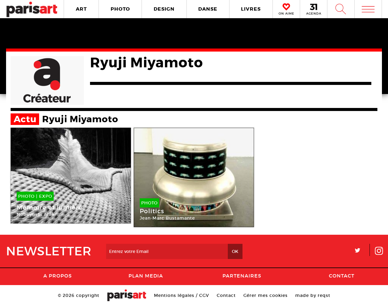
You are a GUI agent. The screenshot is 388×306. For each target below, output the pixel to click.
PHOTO (120, 9)
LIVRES (251, 9)
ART (81, 9)
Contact (341, 276)
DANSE (207, 9)
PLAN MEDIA (146, 276)
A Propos (57, 276)
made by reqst (312, 295)
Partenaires (241, 276)
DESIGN (164, 9)
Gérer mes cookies (265, 295)
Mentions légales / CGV (181, 295)
